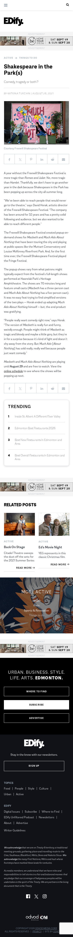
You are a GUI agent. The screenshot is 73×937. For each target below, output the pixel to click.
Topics (8, 783)
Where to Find (36, 691)
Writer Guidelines (15, 830)
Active (8, 57)
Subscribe (36, 704)
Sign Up (34, 765)
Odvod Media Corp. (46, 928)
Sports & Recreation (36, 610)
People (19, 788)
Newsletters (46, 817)
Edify (7, 806)
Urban (7, 794)
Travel (36, 620)
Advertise (36, 718)
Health (37, 600)
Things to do (28, 57)
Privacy (37, 931)
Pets (37, 605)
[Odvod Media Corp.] (36, 917)
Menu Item (11, 824)
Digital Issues (12, 811)
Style (31, 788)
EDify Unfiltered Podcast (19, 817)
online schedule (13, 371)
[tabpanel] (36, 696)
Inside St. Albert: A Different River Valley (38, 416)
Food (7, 788)
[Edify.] (13, 21)
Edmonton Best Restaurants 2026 (35, 428)
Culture (43, 788)
